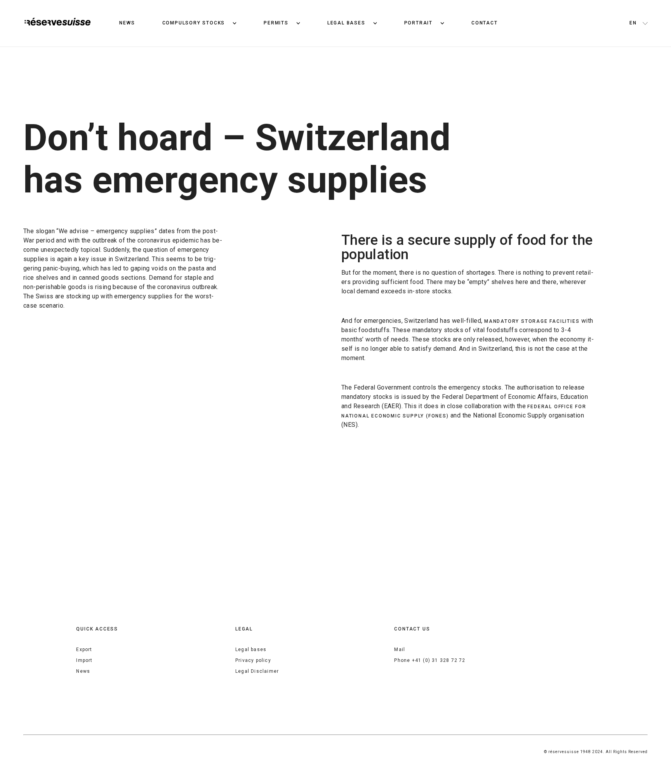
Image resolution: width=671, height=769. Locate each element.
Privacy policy (253, 660)
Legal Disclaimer (257, 671)
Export (84, 649)
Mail (399, 649)
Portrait (418, 23)
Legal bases (346, 23)
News (127, 23)
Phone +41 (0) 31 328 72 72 (429, 660)
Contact (484, 23)
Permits (276, 23)
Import (84, 660)
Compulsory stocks (193, 23)
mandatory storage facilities (531, 321)
